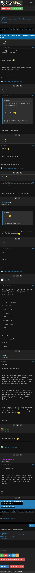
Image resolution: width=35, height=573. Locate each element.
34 (22, 29)
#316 (33, 248)
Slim (3, 355)
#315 (33, 208)
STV (3, 41)
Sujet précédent (7, 501)
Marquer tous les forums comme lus (13, 559)
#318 (33, 361)
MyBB (5, 571)
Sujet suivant (18, 501)
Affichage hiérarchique (28, 35)
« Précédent (3, 29)
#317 (33, 285)
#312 (33, 95)
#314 (33, 182)
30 (12, 29)
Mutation (8, 280)
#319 (33, 435)
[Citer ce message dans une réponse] (21, 86)
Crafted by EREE (10, 571)
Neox (3, 90)
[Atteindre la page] (1, 31)
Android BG (19, 571)
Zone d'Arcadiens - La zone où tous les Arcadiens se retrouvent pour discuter (16, 20)
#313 (33, 145)
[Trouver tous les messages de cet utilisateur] (17, 86)
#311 (33, 47)
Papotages (5, 23)
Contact (5, 566)
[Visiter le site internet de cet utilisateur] (14, 86)
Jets (3, 451)
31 (14, 29)
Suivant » (31, 29)
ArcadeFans (3, 17)
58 (26, 29)
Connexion (6, 9)
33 (19, 29)
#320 (33, 464)
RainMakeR (6, 202)
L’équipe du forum (17, 566)
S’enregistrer (18, 9)
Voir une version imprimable (8, 518)
